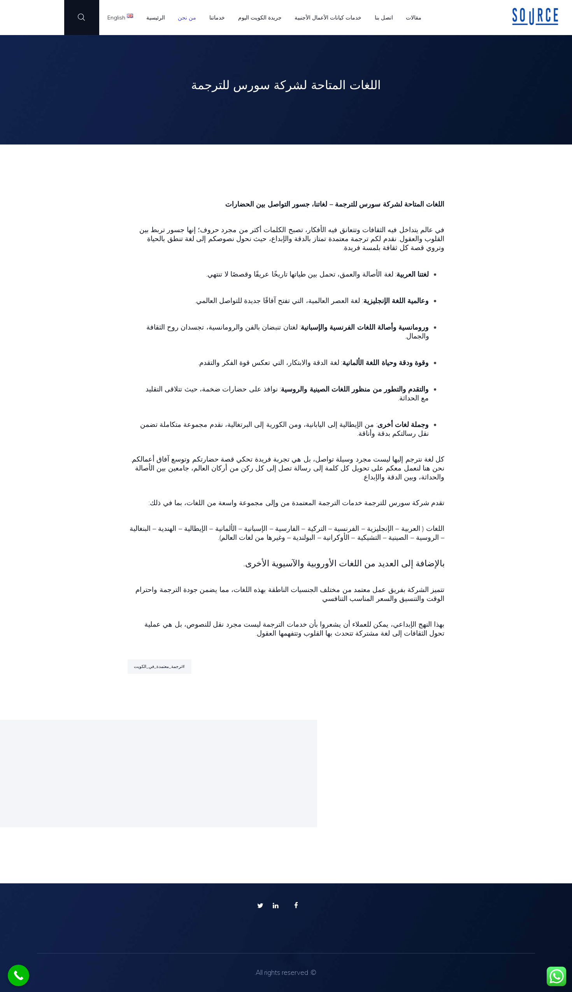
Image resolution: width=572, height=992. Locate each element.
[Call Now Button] (18, 975)
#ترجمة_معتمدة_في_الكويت (159, 666)
